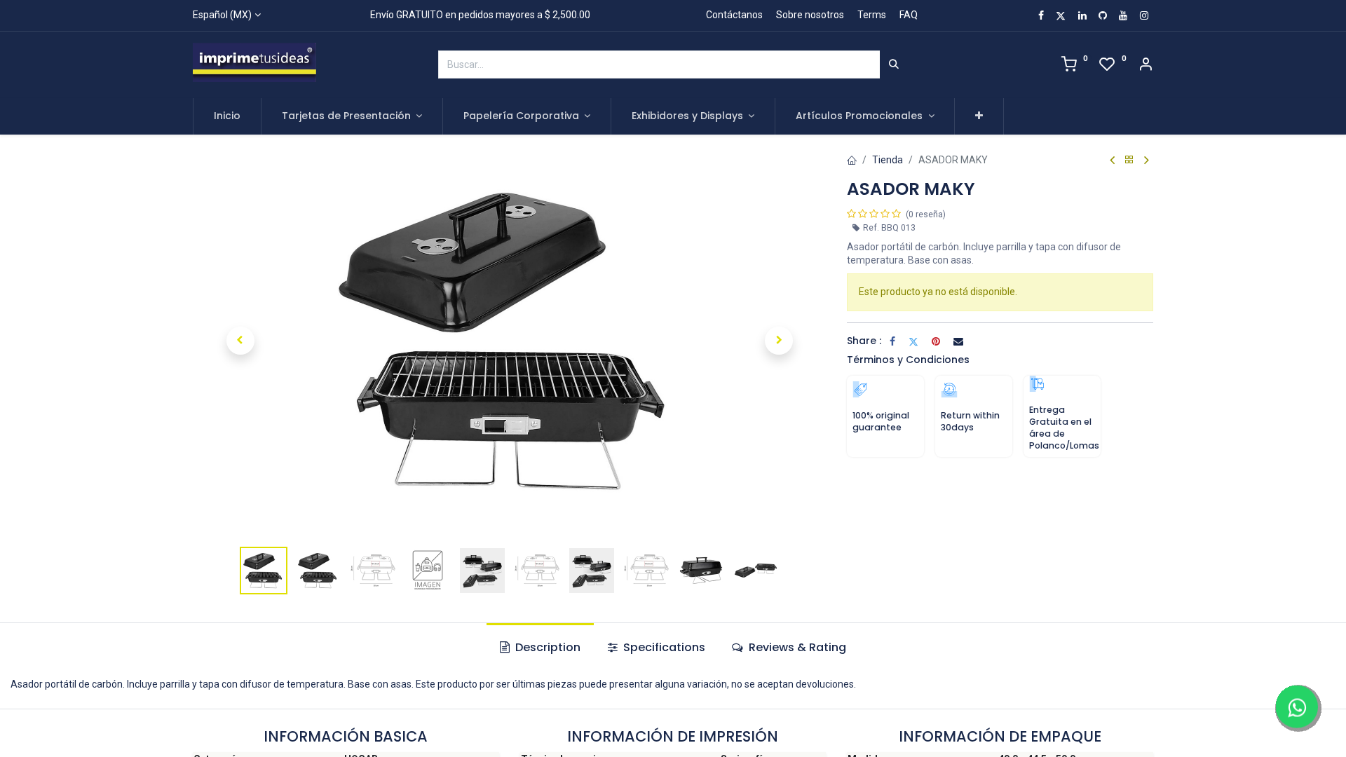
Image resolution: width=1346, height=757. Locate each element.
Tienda (887, 159)
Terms (871, 14)
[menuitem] (227, 116)
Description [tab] (546, 647)
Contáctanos (734, 14)
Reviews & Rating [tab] (796, 647)
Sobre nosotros (810, 14)
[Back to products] (1129, 160)
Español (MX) (222, 14)
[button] (979, 116)
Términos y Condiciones (908, 360)
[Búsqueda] (894, 64)
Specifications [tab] (662, 647)
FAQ (908, 14)
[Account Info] (1145, 65)
